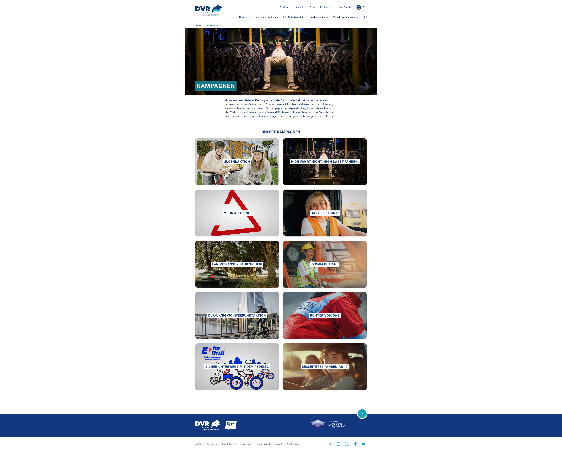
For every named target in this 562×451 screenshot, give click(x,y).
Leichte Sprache (344, 7)
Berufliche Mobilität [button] (293, 17)
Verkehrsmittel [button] (318, 17)
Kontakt (199, 444)
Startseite (199, 25)
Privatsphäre (292, 444)
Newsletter (300, 7)
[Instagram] (338, 444)
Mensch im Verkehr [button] (266, 17)
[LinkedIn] (330, 444)
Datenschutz (246, 444)
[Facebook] (355, 444)
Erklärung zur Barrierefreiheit (269, 444)
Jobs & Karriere (229, 444)
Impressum (212, 444)
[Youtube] (363, 444)
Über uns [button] (244, 17)
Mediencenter (326, 7)
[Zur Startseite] (208, 9)
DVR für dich (285, 7)
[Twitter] (347, 444)
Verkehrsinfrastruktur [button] (344, 17)
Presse (313, 7)
